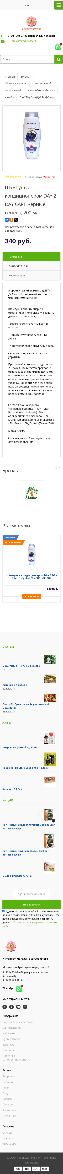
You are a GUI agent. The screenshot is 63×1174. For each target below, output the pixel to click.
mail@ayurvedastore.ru (24, 40)
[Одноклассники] (11, 220)
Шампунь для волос (16, 83)
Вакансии (8, 1044)
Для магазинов (11, 1027)
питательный (43, 83)
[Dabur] (31, 493)
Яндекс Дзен (10, 1144)
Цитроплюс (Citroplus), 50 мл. (20, 747)
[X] (16, 220)
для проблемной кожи (40, 90)
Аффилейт (8, 1033)
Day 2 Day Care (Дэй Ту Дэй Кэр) (37, 97)
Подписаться (31, 904)
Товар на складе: (33, 177)
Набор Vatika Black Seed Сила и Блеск (25, 767)
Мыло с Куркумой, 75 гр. (17, 875)
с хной (8, 97)
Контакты (8, 1050)
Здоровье (8, 1076)
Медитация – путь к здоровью (21, 665)
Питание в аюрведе (14, 684)
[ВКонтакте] (7, 220)
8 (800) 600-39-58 (13, 972)
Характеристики (18, 265)
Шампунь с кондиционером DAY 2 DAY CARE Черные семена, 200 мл (31, 577)
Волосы (25, 76)
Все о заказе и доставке (17, 1022)
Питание (8, 1104)
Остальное (9, 1116)
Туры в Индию (11, 1039)
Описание (16, 256)
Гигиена (7, 1082)
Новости (7, 1138)
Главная (10, 76)
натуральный (13, 90)
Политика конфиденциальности (16, 1057)
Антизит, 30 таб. (12, 789)
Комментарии (17, 275)
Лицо (5, 1093)
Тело (5, 1087)
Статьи (7, 1132)
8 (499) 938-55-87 (13, 979)
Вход (27, 5)
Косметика (9, 1110)
